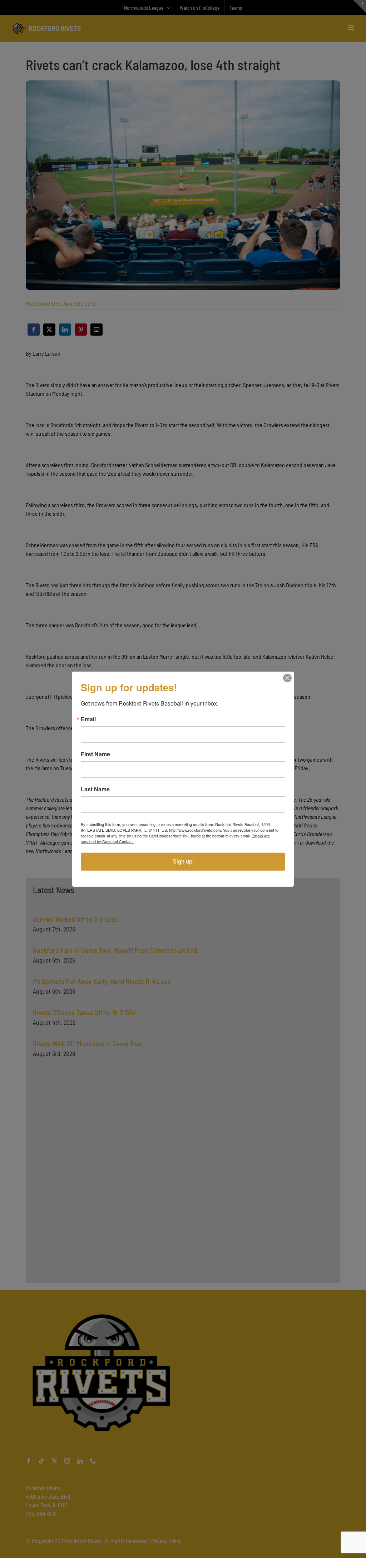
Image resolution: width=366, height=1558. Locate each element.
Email (88, 719)
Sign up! (183, 862)
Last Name (95, 789)
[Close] (287, 677)
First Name (95, 754)
